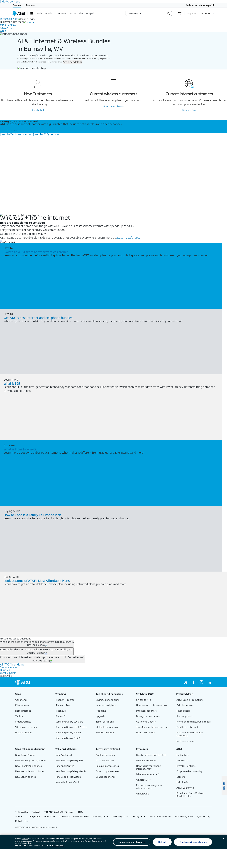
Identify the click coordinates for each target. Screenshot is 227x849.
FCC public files (21, 821)
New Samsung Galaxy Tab (69, 760)
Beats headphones (105, 776)
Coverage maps (33, 816)
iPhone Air (61, 710)
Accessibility (64, 816)
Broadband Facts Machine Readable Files (190, 795)
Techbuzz (16, 134)
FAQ (46, 134)
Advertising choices (120, 816)
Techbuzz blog (21, 812)
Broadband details (81, 816)
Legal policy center (101, 816)
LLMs (80, 812)
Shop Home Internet (113, 105)
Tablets (19, 716)
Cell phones (21, 699)
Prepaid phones (23, 732)
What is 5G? (12, 383)
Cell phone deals (184, 705)
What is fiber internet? (147, 774)
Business (30, 5)
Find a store (191, 5)
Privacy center (139, 816)
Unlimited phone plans (107, 699)
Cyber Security (203, 816)
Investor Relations (185, 765)
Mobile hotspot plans (107, 727)
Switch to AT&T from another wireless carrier (36, 252)
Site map (19, 816)
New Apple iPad (64, 754)
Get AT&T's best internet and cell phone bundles (38, 318)
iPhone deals (183, 710)
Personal (17, 5)
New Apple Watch (65, 765)
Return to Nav (8, 19)
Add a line (101, 710)
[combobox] (146, 13)
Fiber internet (22, 705)
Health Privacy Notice (184, 816)
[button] (31, 13)
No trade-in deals (185, 740)
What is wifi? (142, 793)
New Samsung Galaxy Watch (71, 771)
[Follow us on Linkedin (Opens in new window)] (209, 682)
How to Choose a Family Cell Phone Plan (32, 515)
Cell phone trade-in (146, 721)
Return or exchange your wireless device (149, 787)
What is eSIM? (143, 779)
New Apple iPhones (25, 754)
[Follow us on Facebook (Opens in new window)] (193, 682)
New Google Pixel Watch (68, 776)
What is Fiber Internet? (20, 449)
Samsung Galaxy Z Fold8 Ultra (71, 727)
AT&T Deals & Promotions (189, 699)
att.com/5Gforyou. (128, 237)
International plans (106, 705)
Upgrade (100, 716)
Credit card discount (187, 727)
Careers (180, 776)
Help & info (182, 782)
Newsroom (182, 760)
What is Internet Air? (147, 760)
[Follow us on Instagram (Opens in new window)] (201, 682)
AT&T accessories (105, 760)
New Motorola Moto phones (30, 771)
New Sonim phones (25, 776)
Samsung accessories (107, 765)
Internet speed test (146, 710)
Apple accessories (105, 754)
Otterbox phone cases (107, 771)
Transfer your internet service (152, 727)
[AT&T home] (19, 13)
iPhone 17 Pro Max (65, 699)
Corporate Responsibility (189, 771)
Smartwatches (23, 721)
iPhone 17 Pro (63, 705)
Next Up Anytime (105, 732)
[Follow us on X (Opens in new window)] (185, 682)
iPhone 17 (60, 716)
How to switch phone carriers (151, 705)
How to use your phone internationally (148, 767)
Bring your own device (148, 716)
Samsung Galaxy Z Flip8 (68, 737)
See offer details (72, 62)
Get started (38, 109)
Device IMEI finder (145, 732)
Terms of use (49, 816)
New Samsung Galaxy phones (30, 760)
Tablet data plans (105, 721)
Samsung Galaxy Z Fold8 (68, 732)
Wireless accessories (26, 727)
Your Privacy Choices (158, 816)
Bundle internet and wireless (151, 754)
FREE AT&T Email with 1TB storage (59, 812)
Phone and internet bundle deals (193, 721)
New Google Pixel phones (28, 765)
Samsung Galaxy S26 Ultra (69, 721)
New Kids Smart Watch (68, 782)
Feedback (36, 812)
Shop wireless (189, 109)
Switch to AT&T (144, 699)
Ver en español (206, 5)
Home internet (23, 710)
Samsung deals (184, 716)
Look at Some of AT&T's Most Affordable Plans (37, 581)
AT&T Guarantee (185, 787)
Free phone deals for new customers (189, 734)
